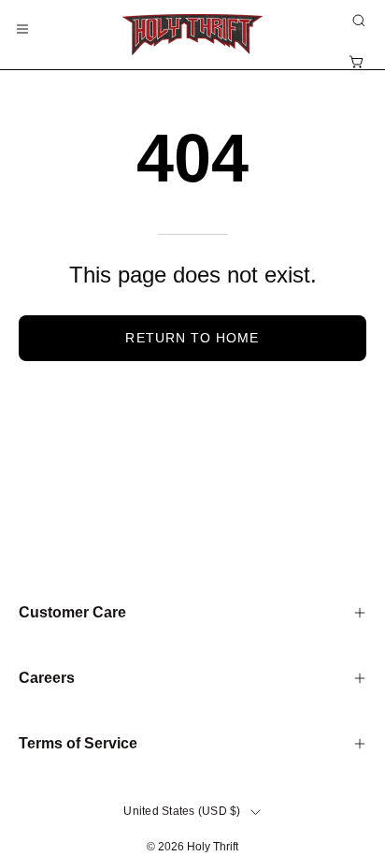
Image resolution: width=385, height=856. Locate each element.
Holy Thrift (212, 846)
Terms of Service (78, 743)
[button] (356, 20)
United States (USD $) (181, 811)
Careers (47, 678)
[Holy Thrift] (192, 34)
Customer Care (72, 612)
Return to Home (192, 337)
